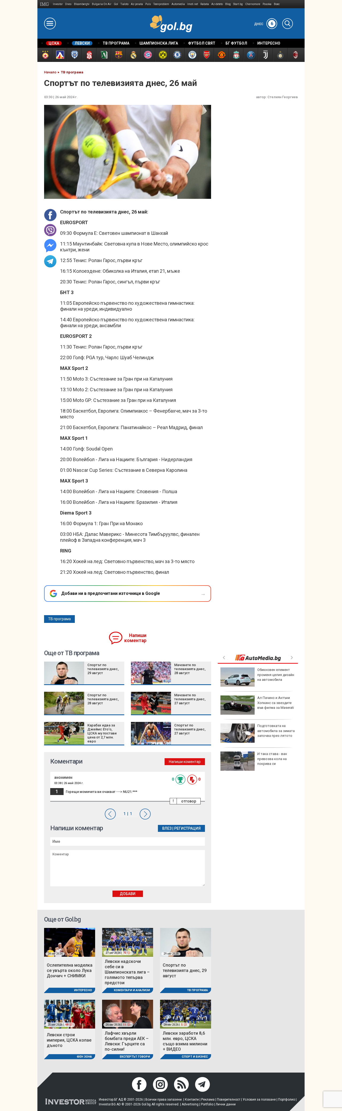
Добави (127, 894)
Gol (116, 4)
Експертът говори (135, 1056)
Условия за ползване (259, 1099)
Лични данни (226, 1104)
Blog (228, 4)
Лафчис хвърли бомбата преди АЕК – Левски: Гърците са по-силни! (127, 1041)
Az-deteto (217, 4)
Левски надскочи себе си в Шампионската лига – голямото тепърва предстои (127, 972)
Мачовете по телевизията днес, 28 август (189, 669)
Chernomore (252, 4)
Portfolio (207, 1104)
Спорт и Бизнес (195, 1056)
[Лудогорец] (103, 55)
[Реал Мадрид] (133, 55)
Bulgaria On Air (101, 4)
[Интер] (280, 55)
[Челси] (177, 55)
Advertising (190, 1104)
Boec (277, 4)
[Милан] (294, 55)
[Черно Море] (74, 55)
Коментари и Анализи (132, 990)
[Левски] (59, 55)
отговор (188, 801)
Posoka (267, 4)
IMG (45, 4)
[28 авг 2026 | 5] (185, 1013)
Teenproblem (161, 4)
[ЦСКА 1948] (88, 55)
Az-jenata (137, 4)
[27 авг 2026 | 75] (127, 941)
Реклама (208, 1099)
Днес (263, 24)
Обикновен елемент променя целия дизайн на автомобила (275, 674)
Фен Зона (84, 1056)
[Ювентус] (265, 55)
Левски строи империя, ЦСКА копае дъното (69, 1040)
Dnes (68, 4)
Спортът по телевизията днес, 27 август (189, 729)
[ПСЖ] (250, 55)
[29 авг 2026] (185, 941)
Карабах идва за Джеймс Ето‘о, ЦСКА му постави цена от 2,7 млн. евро (101, 733)
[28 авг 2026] (69, 941)
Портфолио (286, 1099)
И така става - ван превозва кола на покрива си (272, 758)
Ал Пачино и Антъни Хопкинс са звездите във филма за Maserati (275, 702)
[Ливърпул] (235, 55)
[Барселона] (118, 55)
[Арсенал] (206, 55)
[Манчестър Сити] (191, 55)
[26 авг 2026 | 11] (127, 1013)
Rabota (204, 4)
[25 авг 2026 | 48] (69, 1013)
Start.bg (238, 4)
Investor (58, 4)
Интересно (83, 990)
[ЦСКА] (44, 55)
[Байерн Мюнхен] (147, 55)
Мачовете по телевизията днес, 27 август (189, 699)
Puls (148, 4)
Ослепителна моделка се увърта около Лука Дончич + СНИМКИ (69, 970)
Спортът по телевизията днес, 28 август (103, 699)
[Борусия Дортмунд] (162, 55)
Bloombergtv (82, 4)
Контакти (192, 1099)
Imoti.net (192, 4)
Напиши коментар (135, 638)
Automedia (178, 4)
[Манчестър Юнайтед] (221, 55)
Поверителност (228, 1099)
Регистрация (187, 828)
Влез (167, 828)
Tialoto (125, 4)
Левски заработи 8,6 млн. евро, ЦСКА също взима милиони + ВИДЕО (185, 1041)
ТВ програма (59, 619)
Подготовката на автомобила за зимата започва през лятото (276, 730)
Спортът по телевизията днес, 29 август (103, 669)
